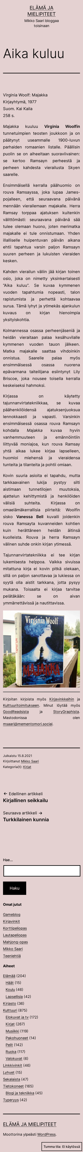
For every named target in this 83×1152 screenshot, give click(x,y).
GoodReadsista (16, 712)
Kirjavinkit (11, 921)
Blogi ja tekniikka (20, 1093)
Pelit (9, 1045)
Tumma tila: (52, 1147)
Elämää (9, 976)
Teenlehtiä (12, 956)
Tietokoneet (13, 1086)
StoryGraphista (66, 712)
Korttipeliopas (15, 928)
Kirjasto (9, 1003)
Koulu (10, 989)
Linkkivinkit (12, 1065)
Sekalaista (11, 1079)
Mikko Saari (30, 761)
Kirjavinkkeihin (61, 699)
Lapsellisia (14, 996)
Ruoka (11, 1052)
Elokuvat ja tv (17, 1017)
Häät (10, 983)
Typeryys (11, 1100)
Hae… (8, 860)
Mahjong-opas (15, 942)
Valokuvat (14, 1058)
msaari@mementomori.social (27, 724)
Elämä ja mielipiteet (29, 1124)
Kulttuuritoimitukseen (21, 705)
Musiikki (12, 1031)
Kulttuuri (10, 1010)
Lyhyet (9, 1072)
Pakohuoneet (17, 1038)
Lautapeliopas (15, 935)
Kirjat (27, 767)
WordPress (46, 1134)
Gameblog (11, 914)
